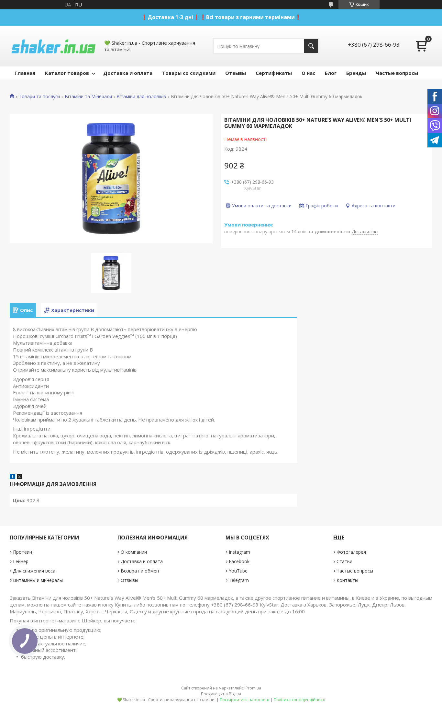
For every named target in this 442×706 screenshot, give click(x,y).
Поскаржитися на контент (245, 699)
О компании (134, 552)
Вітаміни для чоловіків (141, 96)
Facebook (239, 561)
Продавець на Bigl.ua (221, 694)
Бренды (356, 73)
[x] (19, 477)
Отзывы (235, 73)
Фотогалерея (351, 552)
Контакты (347, 580)
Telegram (239, 580)
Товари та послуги (39, 96)
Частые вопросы (397, 73)
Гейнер (20, 561)
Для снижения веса (34, 571)
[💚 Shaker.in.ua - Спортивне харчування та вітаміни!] (53, 46)
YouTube (238, 571)
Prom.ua (253, 688)
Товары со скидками (188, 73)
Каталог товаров (67, 73)
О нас (308, 73)
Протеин (22, 552)
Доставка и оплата (127, 73)
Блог (331, 73)
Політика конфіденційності (299, 699)
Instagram (239, 552)
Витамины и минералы (38, 580)
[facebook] (12, 477)
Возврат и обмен (140, 571)
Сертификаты (274, 73)
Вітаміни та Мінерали (88, 96)
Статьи (344, 561)
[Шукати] (311, 46)
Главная (25, 73)
